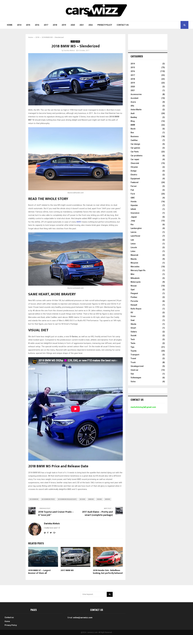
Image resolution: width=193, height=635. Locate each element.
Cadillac (134, 140)
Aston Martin (136, 110)
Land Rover (135, 236)
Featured (134, 182)
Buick (133, 129)
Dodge (133, 171)
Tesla (133, 343)
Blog (133, 121)
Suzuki (133, 335)
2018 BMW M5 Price (48, 499)
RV (132, 312)
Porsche (134, 301)
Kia (132, 224)
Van (132, 374)
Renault (134, 305)
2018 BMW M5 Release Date (67, 499)
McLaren (134, 263)
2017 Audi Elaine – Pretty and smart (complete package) (97, 513)
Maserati (134, 255)
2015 (28, 25)
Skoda (133, 324)
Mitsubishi (135, 278)
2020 (73, 25)
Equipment (135, 179)
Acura (133, 102)
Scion (133, 316)
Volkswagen (136, 378)
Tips (132, 347)
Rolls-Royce (136, 309)
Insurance (135, 213)
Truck (133, 362)
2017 (46, 25)
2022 (90, 25)
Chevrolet (135, 163)
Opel (133, 290)
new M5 (107, 499)
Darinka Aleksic (69, 50)
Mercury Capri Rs (138, 270)
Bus (132, 132)
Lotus (133, 251)
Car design (135, 144)
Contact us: (123, 25)
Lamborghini (136, 228)
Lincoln (134, 247)
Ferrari (134, 186)
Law (132, 240)
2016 (37, 25)
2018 (55, 25)
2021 (82, 25)
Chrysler (134, 167)
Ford (133, 194)
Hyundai (134, 205)
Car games (135, 148)
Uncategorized (137, 366)
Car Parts (135, 152)
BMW (77, 41)
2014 (19, 25)
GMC (133, 198)
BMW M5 (91, 499)
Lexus (133, 244)
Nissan (134, 286)
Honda (133, 201)
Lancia (133, 232)
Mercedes (135, 267)
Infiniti (133, 209)
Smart (133, 328)
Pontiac (134, 297)
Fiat (132, 190)
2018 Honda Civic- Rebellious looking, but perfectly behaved (107, 572)
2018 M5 (82, 499)
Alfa (132, 106)
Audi (133, 113)
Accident (134, 98)
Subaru (134, 332)
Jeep (133, 221)
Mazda (134, 259)
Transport (135, 355)
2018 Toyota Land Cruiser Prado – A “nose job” (56, 513)
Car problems (136, 156)
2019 (64, 25)
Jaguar (134, 217)
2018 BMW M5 (34, 499)
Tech (133, 339)
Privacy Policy (104, 25)
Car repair (135, 159)
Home (9, 25)
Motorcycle (135, 282)
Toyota (133, 351)
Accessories (136, 94)
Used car (134, 370)
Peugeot (134, 293)
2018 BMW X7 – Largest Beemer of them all (39, 572)
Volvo (133, 381)
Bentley (134, 117)
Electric (134, 175)
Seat (132, 320)
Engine (99, 499)
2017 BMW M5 (67, 570)
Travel (133, 358)
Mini (132, 274)
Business (135, 136)
